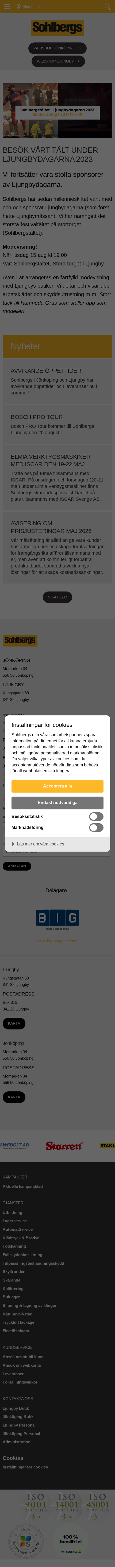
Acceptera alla (57, 786)
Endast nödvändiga (58, 802)
